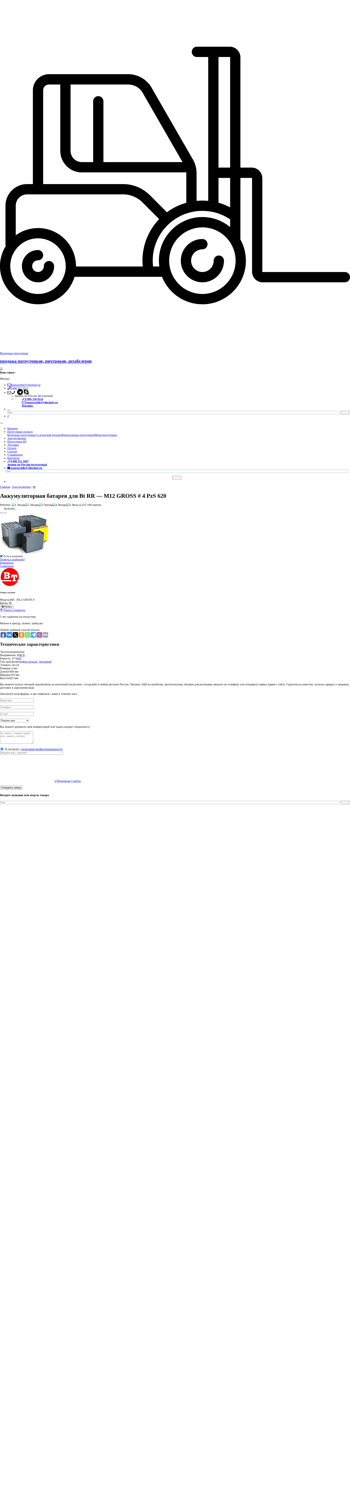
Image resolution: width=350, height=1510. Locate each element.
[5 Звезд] (72, 505)
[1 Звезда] (18, 505)
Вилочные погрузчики (14, 353)
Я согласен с (33, 749)
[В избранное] (1, 512)
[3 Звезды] (46, 505)
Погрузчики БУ (17, 441)
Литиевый (45, 661)
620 (19, 658)
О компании (15, 454)
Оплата (11, 448)
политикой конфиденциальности (41, 749)
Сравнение (7, 566)
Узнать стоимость (14, 610)
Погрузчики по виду (20, 431)
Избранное (6, 562)
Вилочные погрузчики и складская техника (34, 435)
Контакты (13, 458)
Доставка (13, 444)
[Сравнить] (5, 512)
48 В (22, 655)
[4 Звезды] (60, 505)
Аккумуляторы (16, 438)
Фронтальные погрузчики (78, 435)
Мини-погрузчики (105, 435)
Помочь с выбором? (12, 559)
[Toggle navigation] (1, 423)
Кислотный (30, 661)
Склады (12, 451)
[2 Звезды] (32, 505)
